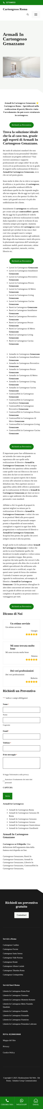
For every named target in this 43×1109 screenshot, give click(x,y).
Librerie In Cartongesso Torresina (15, 995)
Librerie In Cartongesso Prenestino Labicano (20, 1024)
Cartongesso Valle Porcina (13, 958)
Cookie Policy (9, 1052)
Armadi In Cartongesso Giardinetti (23, 828)
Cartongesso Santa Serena (12, 953)
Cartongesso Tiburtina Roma (13, 970)
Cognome (6, 725)
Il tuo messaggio (10, 755)
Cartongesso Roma (15, 9)
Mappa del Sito (9, 1040)
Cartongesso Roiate (10, 962)
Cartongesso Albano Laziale (13, 966)
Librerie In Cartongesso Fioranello (16, 1015)
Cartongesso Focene (10, 949)
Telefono (7, 743)
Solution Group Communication (24, 1081)
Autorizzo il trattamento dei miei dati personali (18, 781)
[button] (28, 14)
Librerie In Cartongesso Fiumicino (16, 1020)
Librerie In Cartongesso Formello (15, 1011)
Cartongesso (8, 844)
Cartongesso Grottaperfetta (13, 975)
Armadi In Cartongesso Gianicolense (24, 825)
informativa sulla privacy (19, 775)
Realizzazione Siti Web (27, 1078)
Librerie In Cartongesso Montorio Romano (19, 1000)
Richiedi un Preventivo (21, 125)
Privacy (6, 1046)
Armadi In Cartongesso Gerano (22, 822)
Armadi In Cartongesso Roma (21, 810)
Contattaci (21, 915)
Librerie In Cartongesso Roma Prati (16, 991)
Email (6, 731)
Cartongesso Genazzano (13, 856)
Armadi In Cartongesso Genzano (23, 819)
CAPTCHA (8, 788)
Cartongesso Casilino (11, 945)
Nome (5, 715)
